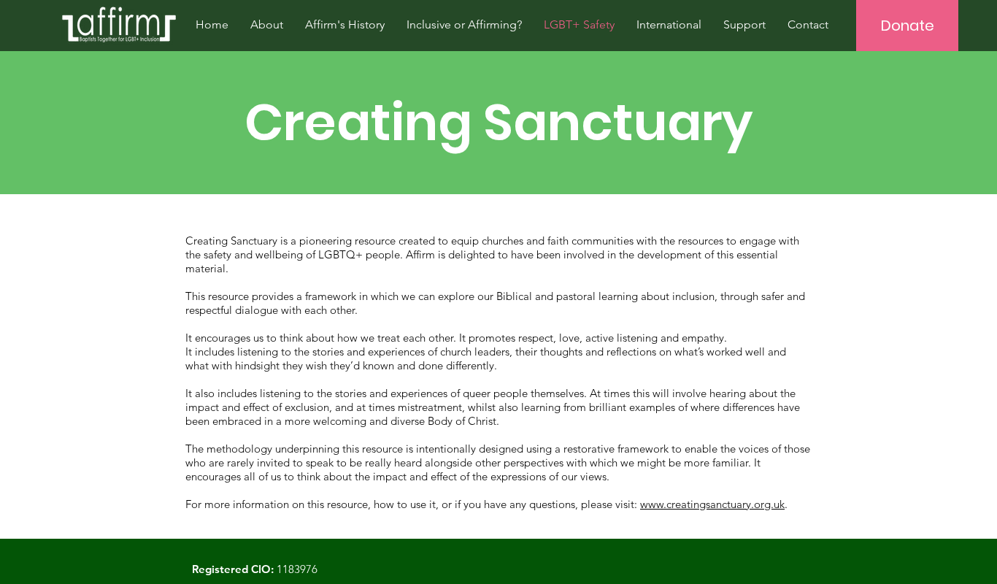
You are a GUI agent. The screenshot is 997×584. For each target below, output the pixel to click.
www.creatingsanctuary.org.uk (712, 504)
